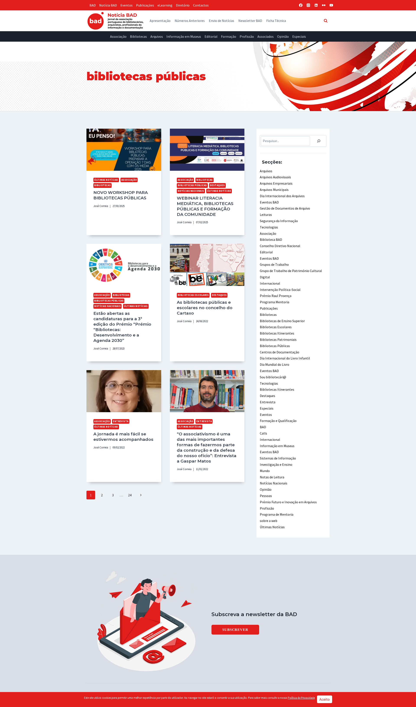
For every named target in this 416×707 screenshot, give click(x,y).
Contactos (201, 5)
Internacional (270, 283)
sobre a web (268, 520)
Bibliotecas (138, 36)
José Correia (100, 206)
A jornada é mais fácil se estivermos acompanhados (123, 436)
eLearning (165, 5)
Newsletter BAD (250, 20)
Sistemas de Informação (278, 458)
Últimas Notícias (106, 179)
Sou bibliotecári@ (273, 377)
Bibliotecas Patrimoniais (278, 339)
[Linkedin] (316, 5)
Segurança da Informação (279, 221)
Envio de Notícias (221, 20)
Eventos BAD (269, 202)
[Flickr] (323, 5)
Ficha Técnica (276, 20)
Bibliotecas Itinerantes (277, 333)
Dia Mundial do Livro (274, 364)
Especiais (299, 36)
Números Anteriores (190, 20)
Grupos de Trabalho (274, 264)
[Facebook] (300, 5)
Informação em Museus (183, 36)
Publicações (145, 5)
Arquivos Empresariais (276, 183)
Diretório (183, 5)
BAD (92, 5)
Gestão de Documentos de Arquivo (285, 208)
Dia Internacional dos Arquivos (282, 196)
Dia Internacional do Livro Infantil (285, 358)
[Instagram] (308, 5)
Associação (118, 36)
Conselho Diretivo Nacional (280, 246)
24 (130, 495)
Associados (265, 36)
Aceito (324, 699)
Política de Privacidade (301, 698)
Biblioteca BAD (271, 239)
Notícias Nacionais (191, 190)
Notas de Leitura (272, 477)
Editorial (211, 36)
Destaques (217, 185)
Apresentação (160, 20)
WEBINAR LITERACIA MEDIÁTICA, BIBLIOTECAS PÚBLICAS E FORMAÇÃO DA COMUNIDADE (205, 206)
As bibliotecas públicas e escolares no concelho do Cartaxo (204, 308)
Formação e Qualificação (278, 420)
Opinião (283, 36)
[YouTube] (331, 5)
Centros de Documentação (279, 352)
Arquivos (156, 36)
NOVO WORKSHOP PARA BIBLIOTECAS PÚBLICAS (120, 195)
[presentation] (123, 150)
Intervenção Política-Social (280, 289)
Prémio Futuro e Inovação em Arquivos (288, 502)
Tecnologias (269, 227)
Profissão (247, 36)
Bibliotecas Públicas (192, 185)
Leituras (266, 214)
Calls (263, 433)
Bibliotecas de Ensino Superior (282, 321)
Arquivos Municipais (274, 189)
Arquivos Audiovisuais (275, 177)
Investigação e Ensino (276, 464)
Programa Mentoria (274, 302)
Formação (228, 36)
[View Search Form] (326, 21)
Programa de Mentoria (276, 514)
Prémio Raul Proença (275, 296)
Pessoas (266, 496)
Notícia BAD (108, 5)
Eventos (126, 5)
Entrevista (120, 421)
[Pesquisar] (318, 141)
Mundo (265, 471)
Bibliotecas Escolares (193, 295)
